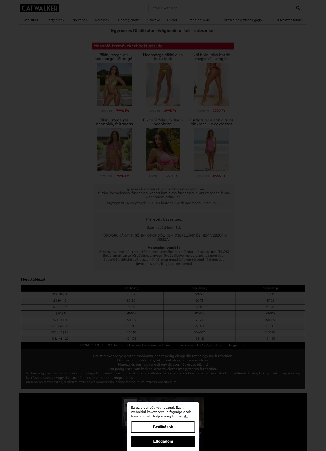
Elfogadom (163, 441)
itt (186, 416)
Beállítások (163, 427)
